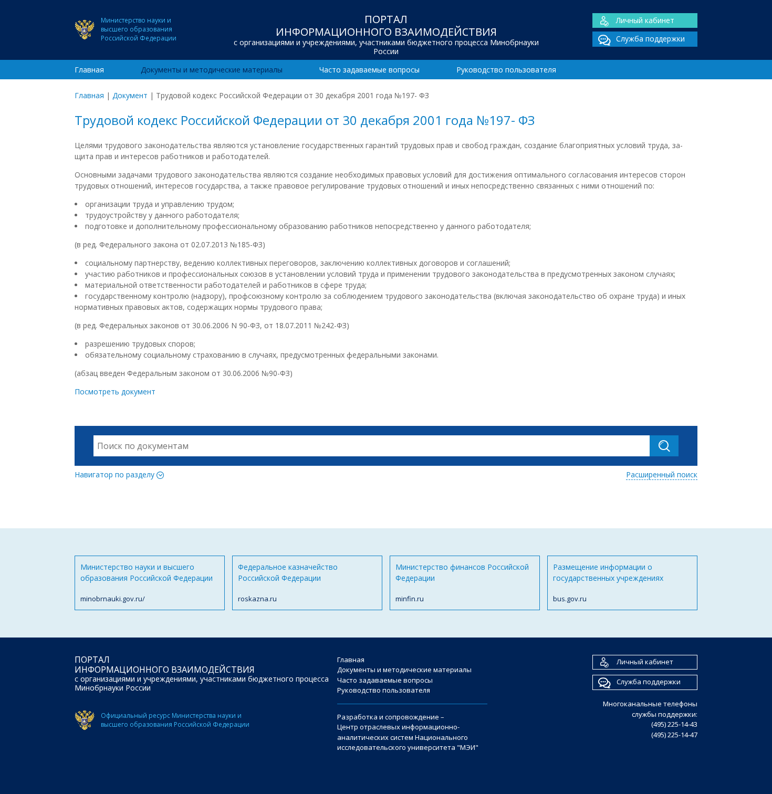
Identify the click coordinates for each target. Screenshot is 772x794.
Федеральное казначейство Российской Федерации (288, 582)
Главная (89, 70)
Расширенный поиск (661, 474)
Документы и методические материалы (212, 70)
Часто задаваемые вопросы (369, 70)
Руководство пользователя (506, 70)
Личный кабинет (645, 20)
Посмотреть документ (115, 391)
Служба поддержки (650, 39)
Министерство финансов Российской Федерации (462, 582)
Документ (130, 95)
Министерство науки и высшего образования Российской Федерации (146, 582)
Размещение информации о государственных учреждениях (608, 582)
